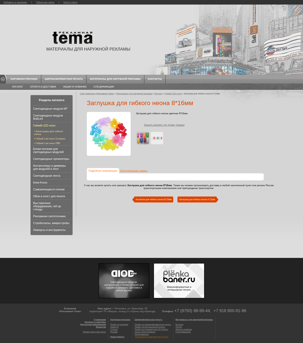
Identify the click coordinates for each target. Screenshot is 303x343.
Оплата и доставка (43, 86)
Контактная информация (93, 324)
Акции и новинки (74, 86)
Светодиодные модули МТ (50, 108)
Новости (114, 327)
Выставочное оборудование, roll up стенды (47, 206)
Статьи (113, 329)
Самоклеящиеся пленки (49, 189)
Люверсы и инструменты (49, 229)
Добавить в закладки (15, 2)
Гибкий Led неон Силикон (50, 138)
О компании (100, 319)
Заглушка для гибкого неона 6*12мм (197, 199)
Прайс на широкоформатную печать (153, 324)
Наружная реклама (24, 79)
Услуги (179, 327)
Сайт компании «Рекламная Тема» (97, 93)
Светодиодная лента (46, 175)
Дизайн (114, 332)
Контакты (155, 79)
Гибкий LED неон (44, 125)
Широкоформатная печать (64, 79)
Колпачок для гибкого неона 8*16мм (153, 199)
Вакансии (101, 327)
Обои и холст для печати (49, 196)
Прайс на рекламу (119, 324)
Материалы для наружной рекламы (115, 79)
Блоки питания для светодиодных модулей (48, 150)
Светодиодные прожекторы (51, 158)
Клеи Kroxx (40, 182)
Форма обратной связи (94, 332)
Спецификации (103, 86)
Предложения (142, 334)
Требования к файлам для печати (151, 337)
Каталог (17, 86)
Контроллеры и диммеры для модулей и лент (49, 167)
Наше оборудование (145, 332)
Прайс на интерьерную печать (150, 327)
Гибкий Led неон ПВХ (48, 143)
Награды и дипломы (95, 322)
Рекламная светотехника (49, 216)
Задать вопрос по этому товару (164, 125)
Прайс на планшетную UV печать (151, 329)
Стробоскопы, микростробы (51, 223)
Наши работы (117, 337)
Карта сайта (70, 2)
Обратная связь (45, 2)
